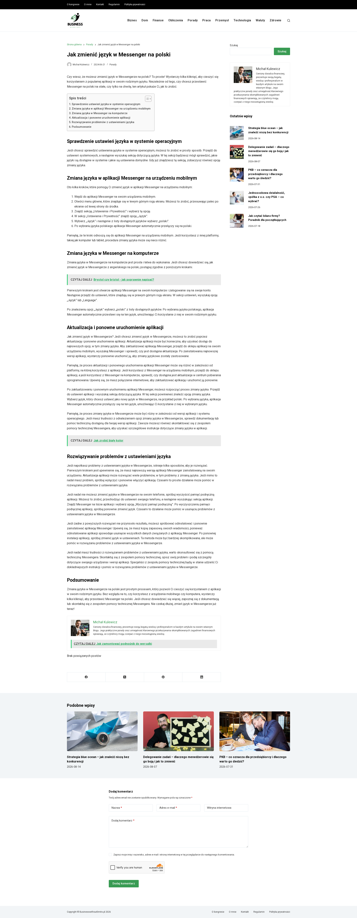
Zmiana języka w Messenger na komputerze (99, 113)
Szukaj (234, 45)
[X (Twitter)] (125, 677)
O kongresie (73, 4)
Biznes (132, 20)
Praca (206, 20)
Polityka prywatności (134, 4)
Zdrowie (275, 20)
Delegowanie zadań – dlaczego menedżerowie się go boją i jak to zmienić (268, 151)
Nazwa (117, 807)
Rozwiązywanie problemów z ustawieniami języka (103, 122)
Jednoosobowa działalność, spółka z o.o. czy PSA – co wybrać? (266, 197)
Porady (193, 20)
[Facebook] (86, 677)
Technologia (242, 20)
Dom (144, 20)
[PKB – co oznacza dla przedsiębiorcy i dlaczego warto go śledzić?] (237, 175)
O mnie (87, 4)
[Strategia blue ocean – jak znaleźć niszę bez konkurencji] (237, 133)
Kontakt (100, 4)
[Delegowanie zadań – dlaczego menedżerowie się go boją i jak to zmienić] (237, 152)
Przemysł (222, 20)
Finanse (158, 20)
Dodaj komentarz (123, 820)
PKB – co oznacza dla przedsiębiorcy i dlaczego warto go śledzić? (265, 174)
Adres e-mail (168, 807)
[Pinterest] (163, 677)
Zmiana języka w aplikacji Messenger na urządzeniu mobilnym (111, 108)
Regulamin (114, 4)
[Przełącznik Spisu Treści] (146, 99)
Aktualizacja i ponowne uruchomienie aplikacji (101, 117)
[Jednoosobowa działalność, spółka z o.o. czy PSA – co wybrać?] (237, 198)
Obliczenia (175, 20)
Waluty (260, 20)
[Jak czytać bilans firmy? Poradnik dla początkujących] (237, 221)
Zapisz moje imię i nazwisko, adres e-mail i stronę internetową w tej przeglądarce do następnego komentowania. (174, 854)
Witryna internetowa (219, 807)
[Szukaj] (288, 20)
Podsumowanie (81, 126)
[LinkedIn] (201, 677)
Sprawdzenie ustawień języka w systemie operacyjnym (106, 104)
